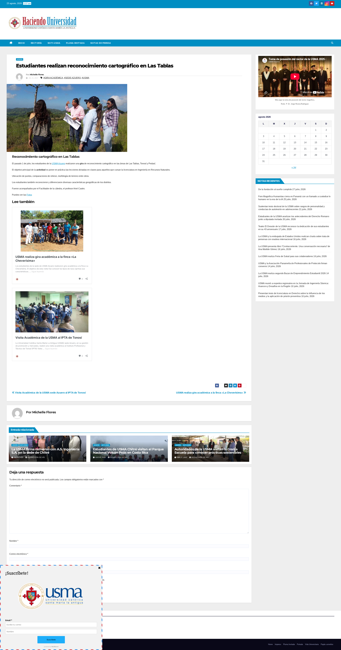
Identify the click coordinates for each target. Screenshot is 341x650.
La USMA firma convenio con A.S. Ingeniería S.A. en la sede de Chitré (45, 450)
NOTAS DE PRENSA (100, 43)
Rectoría (36, 43)
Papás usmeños (327, 644)
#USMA (85, 78)
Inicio (21, 43)
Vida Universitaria (312, 644)
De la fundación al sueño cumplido (275, 189)
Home (270, 644)
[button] (332, 43)
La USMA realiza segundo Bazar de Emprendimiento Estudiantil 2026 (292, 273)
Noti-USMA (54, 43)
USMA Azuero (58, 163)
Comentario (15, 486)
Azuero (19, 59)
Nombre (13, 541)
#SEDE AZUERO (72, 78)
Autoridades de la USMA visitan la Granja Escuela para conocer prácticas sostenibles (207, 450)
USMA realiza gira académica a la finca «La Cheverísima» (210, 392)
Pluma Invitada (75, 43)
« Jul (294, 167)
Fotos (29, 195)
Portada (300, 644)
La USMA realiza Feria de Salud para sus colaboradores (285, 256)
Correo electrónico (18, 554)
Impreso (278, 644)
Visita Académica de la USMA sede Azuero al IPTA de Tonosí (50, 392)
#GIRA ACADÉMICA (53, 78)
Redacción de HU (36, 457)
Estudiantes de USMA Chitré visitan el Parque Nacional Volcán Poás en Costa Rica (128, 450)
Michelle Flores (37, 74)
